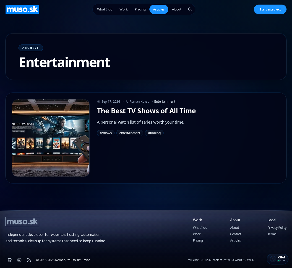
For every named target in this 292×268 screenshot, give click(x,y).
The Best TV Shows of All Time (146, 111)
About (176, 9)
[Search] (190, 9)
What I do (104, 9)
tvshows (106, 133)
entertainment (129, 133)
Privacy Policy (277, 227)
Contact (235, 234)
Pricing (140, 9)
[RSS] (29, 260)
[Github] (9, 260)
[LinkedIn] (19, 260)
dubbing (154, 133)
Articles (159, 9)
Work (124, 9)
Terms (272, 234)
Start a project (270, 9)
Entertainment (163, 101)
